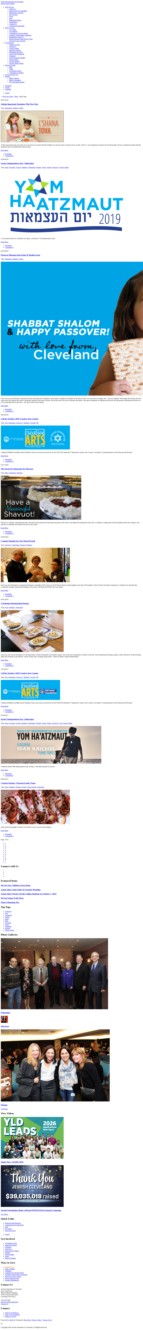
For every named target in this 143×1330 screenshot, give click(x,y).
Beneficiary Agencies (16, 13)
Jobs (10, 18)
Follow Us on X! (10, 1316)
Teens (44, 167)
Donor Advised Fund (12, 1278)
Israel (6, 167)
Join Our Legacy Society (17, 41)
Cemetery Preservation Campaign (20, 35)
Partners (22, 545)
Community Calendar (16, 73)
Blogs (21, 108)
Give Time (12, 30)
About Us (12, 9)
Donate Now (9, 1267)
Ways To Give (10, 28)
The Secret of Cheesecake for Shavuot (17, 469)
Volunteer (12, 56)
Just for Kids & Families (17, 58)
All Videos (4, 1214)
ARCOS (12, 1320)
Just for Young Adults (16, 63)
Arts (6, 423)
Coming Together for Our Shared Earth (18, 541)
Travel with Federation (16, 54)
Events (18, 167)
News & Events (10, 65)
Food (6, 607)
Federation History (15, 20)
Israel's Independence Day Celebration (17, 163)
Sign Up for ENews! (12, 1313)
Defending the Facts (16, 52)
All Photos (4, 1109)
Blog (10, 67)
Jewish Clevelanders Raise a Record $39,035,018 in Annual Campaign (31, 1210)
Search (7, 93)
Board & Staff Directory (13, 1223)
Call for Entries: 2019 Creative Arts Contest (19, 419)
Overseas (12, 167)
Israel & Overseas (15, 50)
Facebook (8, 86)
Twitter (7, 87)
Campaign (8, 915)
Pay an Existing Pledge (16, 82)
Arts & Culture (14, 48)
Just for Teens (13, 60)
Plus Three (27, 1320)
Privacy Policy (37, 1320)
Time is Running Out (10, 902)
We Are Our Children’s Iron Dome (15, 885)
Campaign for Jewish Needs (18, 33)
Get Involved (9, 43)
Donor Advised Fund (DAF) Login (21, 39)
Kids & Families (10, 1258)
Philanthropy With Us (16, 37)
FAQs (11, 16)
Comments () (9, 156)
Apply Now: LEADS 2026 (12, 1162)
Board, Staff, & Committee (18, 11)
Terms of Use (47, 1320)
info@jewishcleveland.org (9, 1302)
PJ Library (8, 1229)
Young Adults (64, 167)
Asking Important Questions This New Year (19, 104)
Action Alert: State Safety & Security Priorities (21, 890)
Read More (4, 150)
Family (49, 167)
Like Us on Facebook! (12, 1315)
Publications (13, 22)
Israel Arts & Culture (12, 1251)
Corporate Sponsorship (16, 26)
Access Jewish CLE (11, 75)
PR (37, 423)
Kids (6, 921)
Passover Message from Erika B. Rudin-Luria (20, 255)
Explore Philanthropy (12, 1280)
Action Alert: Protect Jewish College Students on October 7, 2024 (28, 894)
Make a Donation (15, 80)
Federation (8, 108)
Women (38, 167)
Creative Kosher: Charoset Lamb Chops (18, 783)
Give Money (13, 31)
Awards (32, 423)
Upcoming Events (15, 71)
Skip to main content (7, 3)
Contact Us (13, 24)
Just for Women (14, 61)
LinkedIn (8, 89)
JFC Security (13, 15)
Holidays (16, 108)
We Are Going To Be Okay (12, 898)
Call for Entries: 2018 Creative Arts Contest (19, 673)
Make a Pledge (14, 78)
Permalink (8, 154)
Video (11, 69)
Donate (7, 76)
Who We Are (9, 7)
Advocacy (12, 46)
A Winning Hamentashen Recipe (15, 603)
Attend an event (14, 45)
